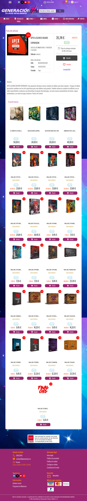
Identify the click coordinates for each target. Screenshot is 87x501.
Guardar (68, 64)
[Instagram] (28, 2)
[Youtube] (25, 2)
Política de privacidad (53, 458)
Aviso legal (50, 455)
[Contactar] (10, 2)
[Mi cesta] (69, 2)
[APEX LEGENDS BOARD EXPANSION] (17, 44)
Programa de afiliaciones (20, 486)
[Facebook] (18, 2)
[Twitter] (22, 2)
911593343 (19, 455)
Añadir (68, 57)
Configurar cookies (52, 464)
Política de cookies (52, 461)
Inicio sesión (50, 2)
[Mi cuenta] (44, 2)
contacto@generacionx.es (23, 459)
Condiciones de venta (53, 467)
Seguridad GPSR (66, 69)
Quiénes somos (17, 483)
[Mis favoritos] (63, 2)
